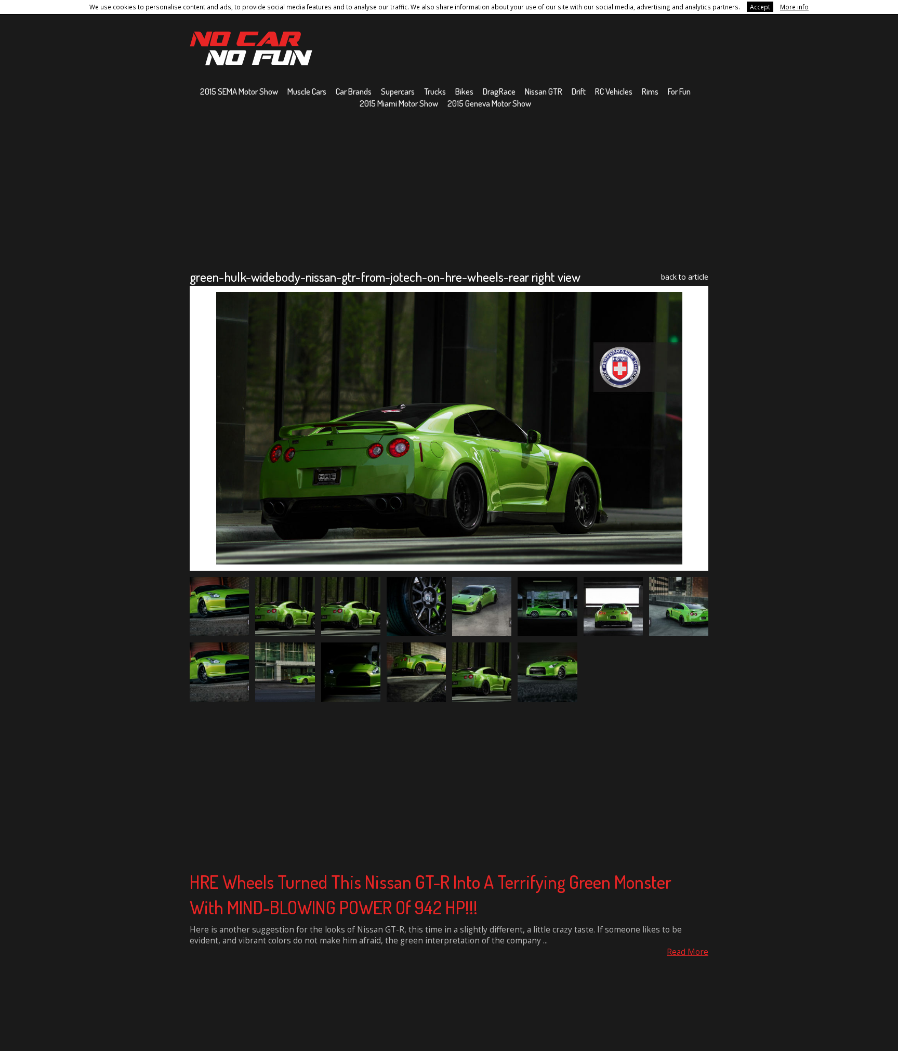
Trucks (435, 91)
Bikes (464, 91)
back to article (684, 277)
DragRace (499, 91)
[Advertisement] (449, 188)
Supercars (398, 91)
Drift (579, 91)
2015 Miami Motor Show (399, 103)
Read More (687, 952)
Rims (650, 91)
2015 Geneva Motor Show (489, 103)
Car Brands (354, 91)
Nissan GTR (543, 91)
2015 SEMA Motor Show (239, 91)
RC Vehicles (613, 91)
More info (794, 7)
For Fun (679, 91)
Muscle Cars (306, 91)
